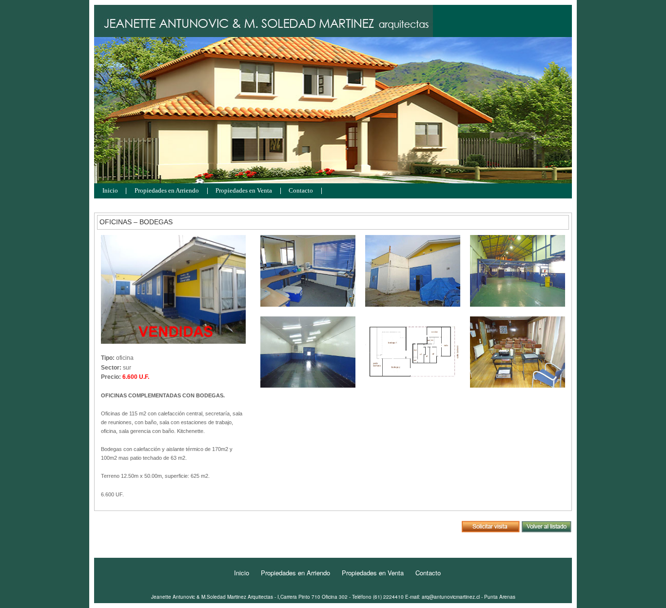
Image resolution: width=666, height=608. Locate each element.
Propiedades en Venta (243, 191)
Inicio (110, 191)
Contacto (301, 191)
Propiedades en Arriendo (167, 191)
